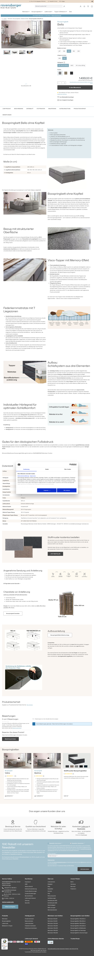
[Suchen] (64, 6)
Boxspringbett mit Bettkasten (78, 928)
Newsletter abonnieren (55, 843)
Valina (8, 772)
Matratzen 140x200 (53, 928)
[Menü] (7, 939)
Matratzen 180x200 (53, 933)
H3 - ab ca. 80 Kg (80, 65)
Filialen (63, 1)
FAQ (49, 893)
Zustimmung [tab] (26, 469)
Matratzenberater (56, 15)
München (73, 886)
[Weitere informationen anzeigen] (64, 62)
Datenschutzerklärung (23, 475)
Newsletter (50, 889)
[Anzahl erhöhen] (64, 83)
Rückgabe (81, 829)
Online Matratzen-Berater (56, 939)
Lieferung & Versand (30, 898)
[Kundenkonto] (80, 6)
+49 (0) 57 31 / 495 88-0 (10, 887)
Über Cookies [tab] (67, 469)
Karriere (50, 891)
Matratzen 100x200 (53, 923)
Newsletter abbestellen (78, 843)
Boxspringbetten (6, 921)
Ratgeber (50, 884)
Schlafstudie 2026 (52, 903)
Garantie (38, 1)
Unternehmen (51, 882)
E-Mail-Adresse (52, 853)
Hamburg (73, 884)
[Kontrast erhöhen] (92, 1)
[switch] (4, 948)
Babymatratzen (29, 921)
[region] (26, 38)
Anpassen (46, 490)
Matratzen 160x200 (53, 930)
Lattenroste (5, 923)
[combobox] (49, 6)
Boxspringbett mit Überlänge (78, 930)
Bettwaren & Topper (7, 926)
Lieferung (84, 826)
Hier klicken (30, 705)
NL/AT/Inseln (84, 835)
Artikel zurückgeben (10, 906)
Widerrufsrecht (29, 886)
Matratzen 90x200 (52, 921)
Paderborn (73, 889)
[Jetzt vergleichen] (84, 6)
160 (64, 51)
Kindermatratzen (29, 918)
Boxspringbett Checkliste (12, 613)
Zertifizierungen (52, 898)
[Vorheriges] (2, 35)
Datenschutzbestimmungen (59, 862)
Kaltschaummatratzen (31, 928)
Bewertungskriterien (16, 728)
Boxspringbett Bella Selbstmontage (60, 635)
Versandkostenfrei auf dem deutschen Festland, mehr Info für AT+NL (63, 948)
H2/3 (72, 65)
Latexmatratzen (29, 923)
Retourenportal (52, 896)
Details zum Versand (62, 94)
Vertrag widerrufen (8, 902)
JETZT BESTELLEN (55, 554)
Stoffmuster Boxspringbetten (75, 771)
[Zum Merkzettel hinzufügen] (49, 22)
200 (79, 51)
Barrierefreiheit (29, 896)
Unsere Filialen (75, 879)
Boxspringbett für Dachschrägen (79, 933)
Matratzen (5, 918)
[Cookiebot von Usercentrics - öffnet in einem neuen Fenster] (70, 465)
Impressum (33, 475)
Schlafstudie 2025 (52, 900)
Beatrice (38, 772)
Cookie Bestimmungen (31, 891)
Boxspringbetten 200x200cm (78, 926)
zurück (5, 18)
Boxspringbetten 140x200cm (78, 918)
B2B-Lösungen (51, 907)
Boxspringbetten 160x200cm (78, 921)
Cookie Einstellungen (30, 893)
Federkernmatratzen (30, 926)
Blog (49, 886)
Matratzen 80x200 (52, 918)
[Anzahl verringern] (58, 83)
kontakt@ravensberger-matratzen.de (10, 891)
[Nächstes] (50, 35)
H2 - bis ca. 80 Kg (63, 65)
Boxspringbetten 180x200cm (78, 923)
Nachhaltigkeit (51, 905)
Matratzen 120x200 (53, 926)
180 (74, 51)
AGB (82, 862)
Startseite (10, 18)
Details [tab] (47, 469)
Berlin (72, 882)
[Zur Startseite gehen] (11, 6)
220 (69, 51)
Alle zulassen (67, 490)
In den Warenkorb (75, 87)
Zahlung (27, 900)
